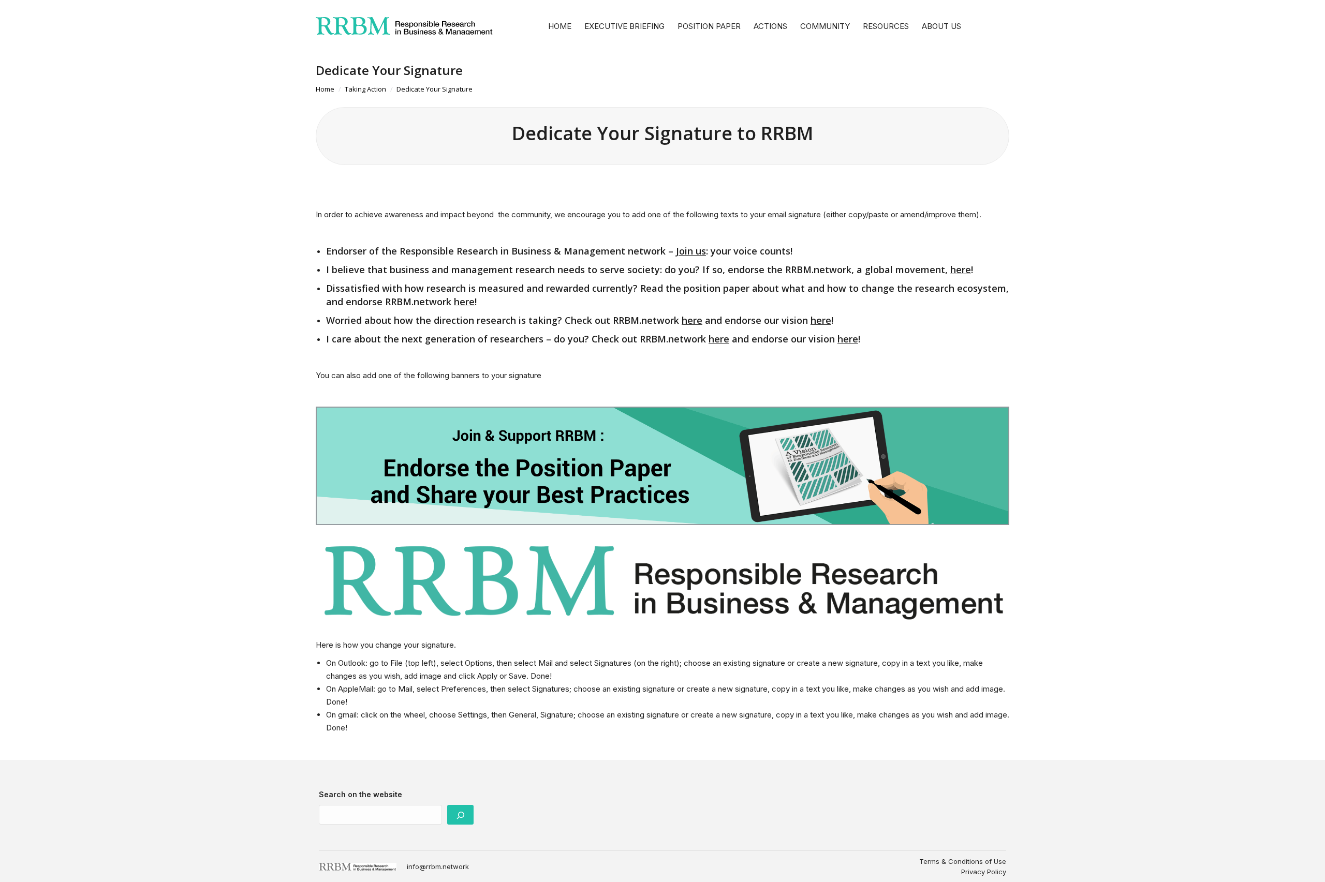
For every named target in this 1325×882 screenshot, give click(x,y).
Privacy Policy (983, 872)
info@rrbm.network (438, 866)
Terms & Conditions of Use (962, 861)
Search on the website (360, 794)
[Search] (460, 815)
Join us (691, 251)
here (960, 269)
